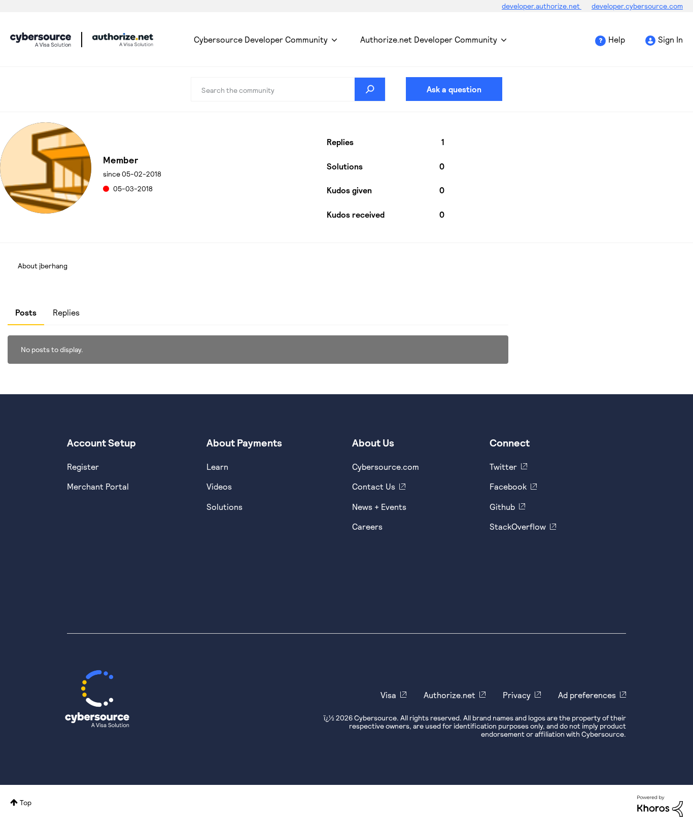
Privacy (517, 695)
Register (83, 466)
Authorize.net (449, 695)
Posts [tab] (26, 312)
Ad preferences (587, 695)
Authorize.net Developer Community (428, 39)
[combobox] (288, 89)
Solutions (224, 506)
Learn (217, 466)
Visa (388, 695)
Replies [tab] (66, 312)
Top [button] (25, 802)
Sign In (670, 39)
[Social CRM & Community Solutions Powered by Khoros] (660, 805)
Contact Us (373, 486)
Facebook (508, 486)
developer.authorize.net (541, 6)
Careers (367, 526)
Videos (219, 486)
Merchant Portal (98, 486)
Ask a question (454, 89)
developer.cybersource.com (637, 6)
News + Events (379, 506)
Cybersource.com (385, 466)
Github (502, 506)
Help (616, 39)
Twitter (503, 466)
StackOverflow (518, 526)
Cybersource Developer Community (40, 39)
